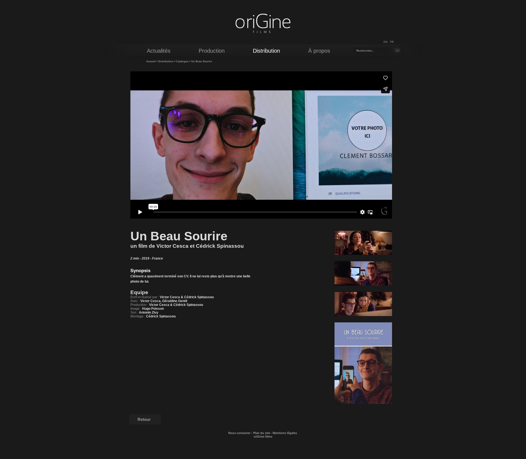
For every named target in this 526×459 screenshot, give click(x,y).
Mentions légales (285, 433)
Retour (144, 419)
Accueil (151, 61)
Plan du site (261, 433)
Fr (392, 41)
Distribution (165, 61)
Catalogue (182, 61)
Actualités (158, 51)
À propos (319, 51)
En (385, 41)
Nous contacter (239, 433)
